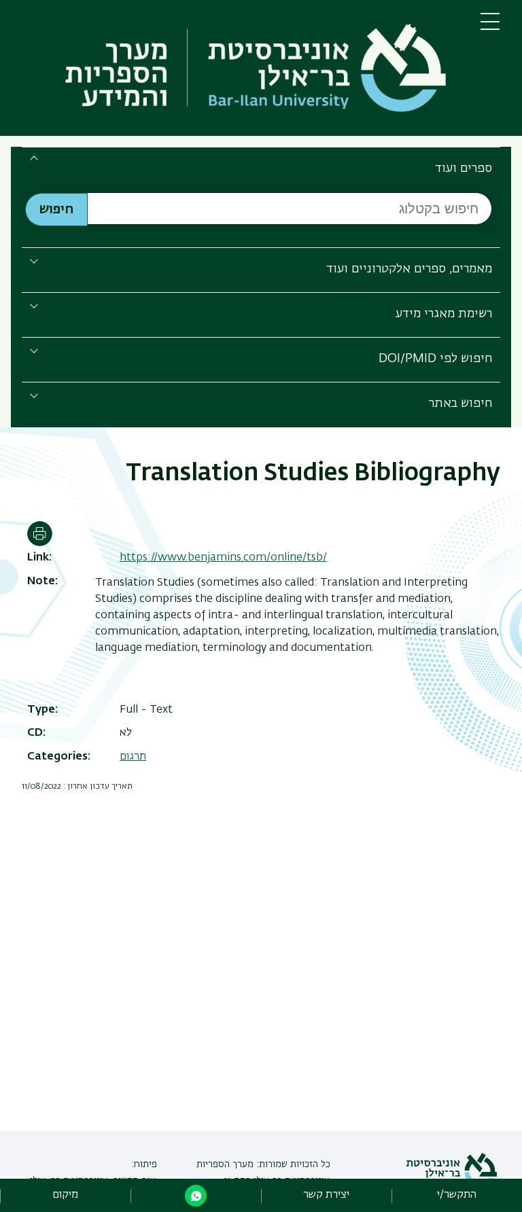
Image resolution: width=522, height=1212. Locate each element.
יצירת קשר (326, 1195)
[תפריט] (490, 27)
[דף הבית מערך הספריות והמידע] (240, 70)
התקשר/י (456, 1195)
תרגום (133, 756)
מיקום (65, 1195)
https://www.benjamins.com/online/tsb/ (223, 557)
